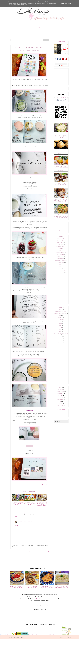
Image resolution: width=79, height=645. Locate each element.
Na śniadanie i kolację (60, 270)
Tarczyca (60, 403)
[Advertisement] (32, 32)
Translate (65, 65)
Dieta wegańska (60, 397)
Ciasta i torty (60, 242)
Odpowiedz (17, 516)
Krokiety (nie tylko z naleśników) (61, 333)
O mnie (39, 27)
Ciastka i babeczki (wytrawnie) (60, 313)
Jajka (60, 325)
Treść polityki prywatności (41, 598)
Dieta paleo (60, 395)
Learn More (64, 3)
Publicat (33, 454)
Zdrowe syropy (61, 405)
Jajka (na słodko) (60, 256)
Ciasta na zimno (60, 244)
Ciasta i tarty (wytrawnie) (60, 311)
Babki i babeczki (60, 238)
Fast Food (60, 317)
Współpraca (63, 25)
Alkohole (60, 236)
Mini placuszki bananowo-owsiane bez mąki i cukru (47, 587)
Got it (69, 3)
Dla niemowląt (60, 399)
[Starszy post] (48, 551)
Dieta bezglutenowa (60, 391)
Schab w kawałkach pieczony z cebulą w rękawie (61, 587)
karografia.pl (68, 637)
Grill (60, 321)
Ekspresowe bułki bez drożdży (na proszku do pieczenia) (61, 152)
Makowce (60, 266)
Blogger (47, 605)
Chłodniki (61, 309)
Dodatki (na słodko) (60, 252)
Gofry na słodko (60, 254)
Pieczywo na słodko (60, 278)
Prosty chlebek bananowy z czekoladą (32, 587)
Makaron (60, 336)
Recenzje (55, 25)
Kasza (60, 329)
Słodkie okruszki (18, 513)
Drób (60, 315)
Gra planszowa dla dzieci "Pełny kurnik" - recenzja (30, 503)
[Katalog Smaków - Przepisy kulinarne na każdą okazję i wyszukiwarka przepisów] (44, 634)
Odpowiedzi (18, 518)
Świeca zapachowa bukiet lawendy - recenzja (18, 503)
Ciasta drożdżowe (60, 240)
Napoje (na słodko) (60, 272)
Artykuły (48, 25)
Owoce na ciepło (60, 274)
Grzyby (60, 323)
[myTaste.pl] (8, 634)
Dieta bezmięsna (60, 393)
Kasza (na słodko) (60, 258)
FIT (60, 401)
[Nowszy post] (10, 551)
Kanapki (60, 327)
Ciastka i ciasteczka (60, 246)
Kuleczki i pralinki (60, 262)
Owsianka (60, 276)
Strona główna (17, 25)
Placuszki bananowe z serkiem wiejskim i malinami (17, 587)
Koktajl (14, 487)
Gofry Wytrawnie (60, 319)
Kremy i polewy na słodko (60, 260)
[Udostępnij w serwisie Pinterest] (47, 485)
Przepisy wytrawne (39, 25)
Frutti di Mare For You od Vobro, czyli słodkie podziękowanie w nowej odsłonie (41, 504)
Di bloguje (20, 521)
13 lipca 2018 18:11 (28, 521)
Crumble (60, 248)
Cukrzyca (60, 387)
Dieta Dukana (60, 389)
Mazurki (60, 268)
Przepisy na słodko (28, 25)
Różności (60, 230)
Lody (60, 264)
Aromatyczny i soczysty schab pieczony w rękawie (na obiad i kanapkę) (61, 200)
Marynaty (61, 338)
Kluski (60, 331)
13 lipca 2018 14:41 (26, 513)
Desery (60, 250)
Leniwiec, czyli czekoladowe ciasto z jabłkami (61, 184)
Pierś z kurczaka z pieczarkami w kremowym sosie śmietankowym (61, 216)
